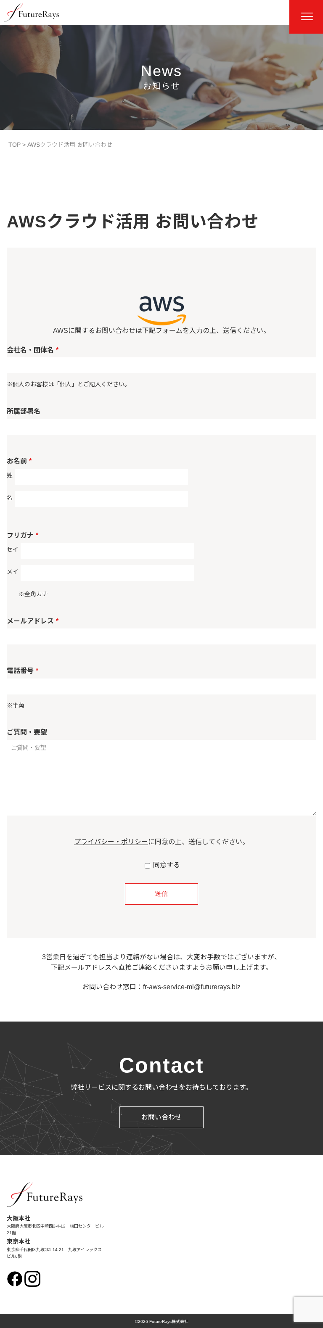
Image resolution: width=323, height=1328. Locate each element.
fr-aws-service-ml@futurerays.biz (192, 986)
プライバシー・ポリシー (111, 841)
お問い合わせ (161, 1117)
